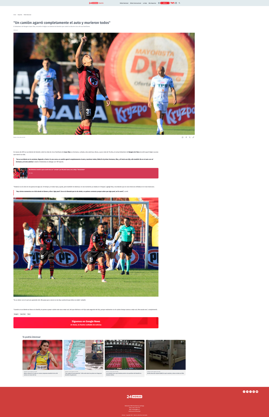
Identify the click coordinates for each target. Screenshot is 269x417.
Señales (165, 3)
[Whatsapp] (182, 137)
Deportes (20, 14)
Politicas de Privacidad (134, 411)
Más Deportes (152, 3)
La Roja (145, 3)
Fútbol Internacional (135, 3)
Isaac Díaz (22, 314)
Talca (29, 314)
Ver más (31, 173)
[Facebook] (186, 137)
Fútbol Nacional (124, 3)
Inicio (14, 14)
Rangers (16, 314)
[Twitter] (189, 137)
